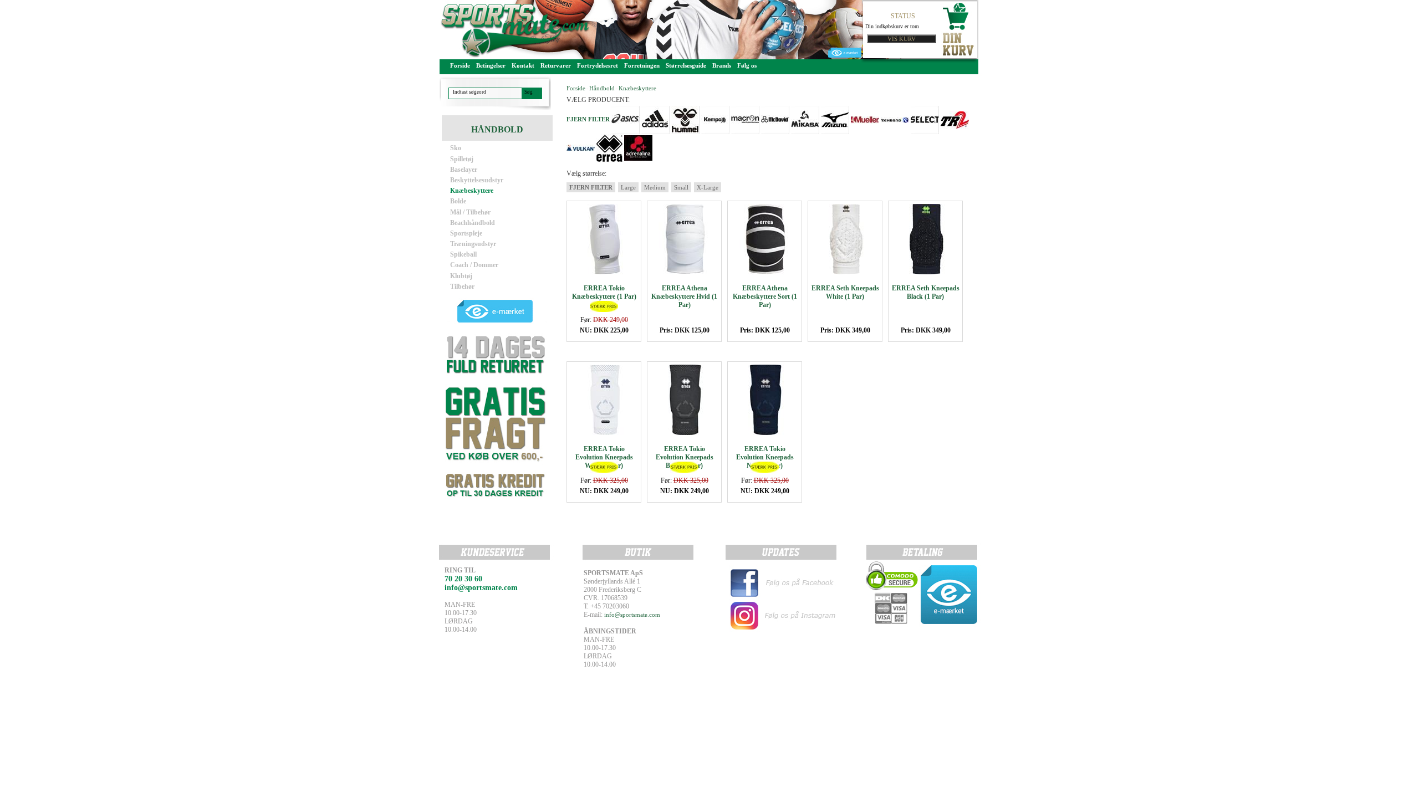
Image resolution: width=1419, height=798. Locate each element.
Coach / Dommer (474, 265)
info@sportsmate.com (632, 614)
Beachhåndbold (472, 223)
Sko (455, 148)
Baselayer (463, 169)
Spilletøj (461, 159)
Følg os (747, 65)
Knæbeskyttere (471, 191)
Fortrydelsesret (597, 65)
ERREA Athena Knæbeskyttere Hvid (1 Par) (684, 296)
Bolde (458, 201)
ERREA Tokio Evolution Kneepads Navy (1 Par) (765, 457)
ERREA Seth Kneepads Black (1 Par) (925, 292)
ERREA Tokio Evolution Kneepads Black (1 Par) (684, 457)
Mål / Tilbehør (470, 212)
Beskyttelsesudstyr (476, 180)
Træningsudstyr (473, 244)
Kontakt (523, 65)
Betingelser (491, 65)
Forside (460, 65)
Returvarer (555, 65)
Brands (721, 65)
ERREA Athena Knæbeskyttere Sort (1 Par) (765, 296)
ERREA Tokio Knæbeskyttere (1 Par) (604, 292)
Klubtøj (461, 276)
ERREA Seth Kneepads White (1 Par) (845, 292)
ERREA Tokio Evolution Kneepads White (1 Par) (604, 457)
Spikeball (463, 254)
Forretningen (642, 65)
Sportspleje (466, 233)
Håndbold (602, 88)
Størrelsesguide (686, 65)
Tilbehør (462, 286)
